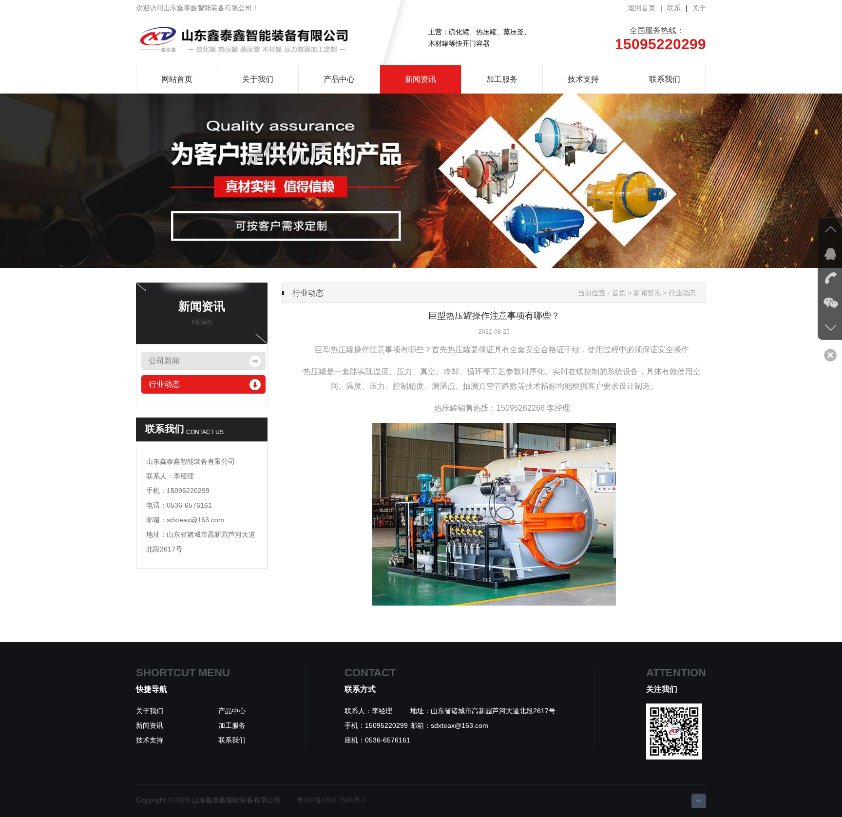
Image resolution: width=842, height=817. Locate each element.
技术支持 (583, 79)
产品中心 (339, 79)
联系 (674, 8)
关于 (699, 8)
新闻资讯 (420, 79)
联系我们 (664, 79)
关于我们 (257, 79)
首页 (619, 293)
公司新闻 (164, 361)
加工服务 (501, 79)
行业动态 (164, 384)
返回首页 (641, 8)
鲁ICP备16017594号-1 (331, 800)
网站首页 (176, 79)
